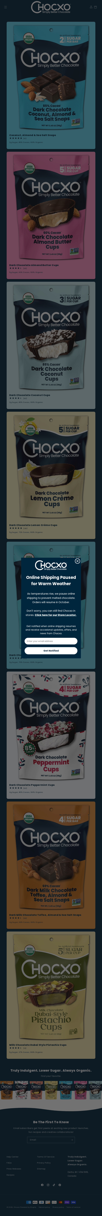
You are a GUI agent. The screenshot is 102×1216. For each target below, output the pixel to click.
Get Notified (51, 650)
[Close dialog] (77, 561)
